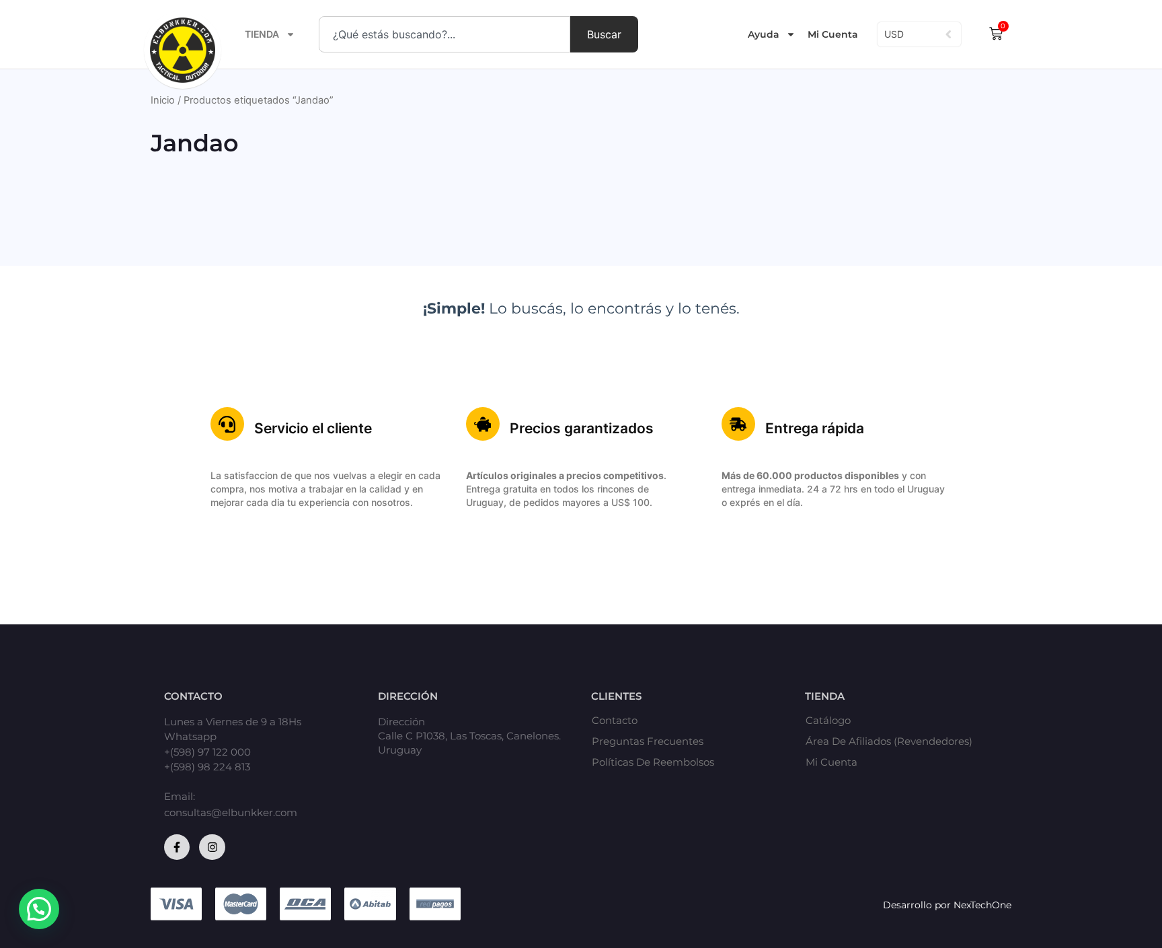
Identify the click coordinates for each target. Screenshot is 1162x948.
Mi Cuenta (833, 34)
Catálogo (828, 721)
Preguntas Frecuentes (647, 741)
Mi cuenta (831, 762)
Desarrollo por (918, 905)
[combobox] (444, 34)
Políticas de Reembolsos (653, 762)
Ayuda (763, 34)
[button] (39, 909)
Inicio (163, 100)
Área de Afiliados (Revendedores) (889, 741)
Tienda (262, 34)
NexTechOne (982, 905)
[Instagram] (212, 847)
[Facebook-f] (177, 847)
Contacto (614, 721)
